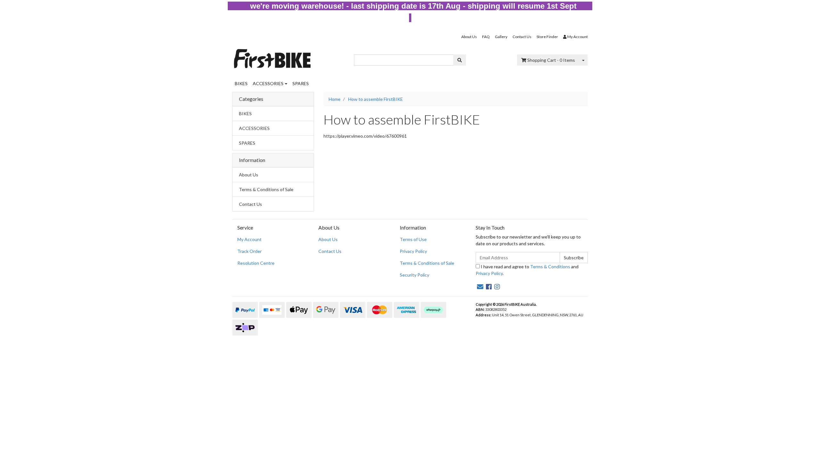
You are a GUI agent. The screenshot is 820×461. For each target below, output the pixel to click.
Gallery (501, 36)
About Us (469, 36)
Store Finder (547, 36)
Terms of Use (413, 239)
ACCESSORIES (268, 83)
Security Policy (414, 275)
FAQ (486, 36)
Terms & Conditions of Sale (266, 189)
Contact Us (521, 36)
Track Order (249, 251)
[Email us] (480, 286)
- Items (551, 60)
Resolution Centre (256, 263)
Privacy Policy (413, 251)
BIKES (241, 83)
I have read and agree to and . (527, 270)
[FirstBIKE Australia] (272, 57)
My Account (249, 239)
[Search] (459, 60)
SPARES (300, 83)
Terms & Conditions (550, 266)
